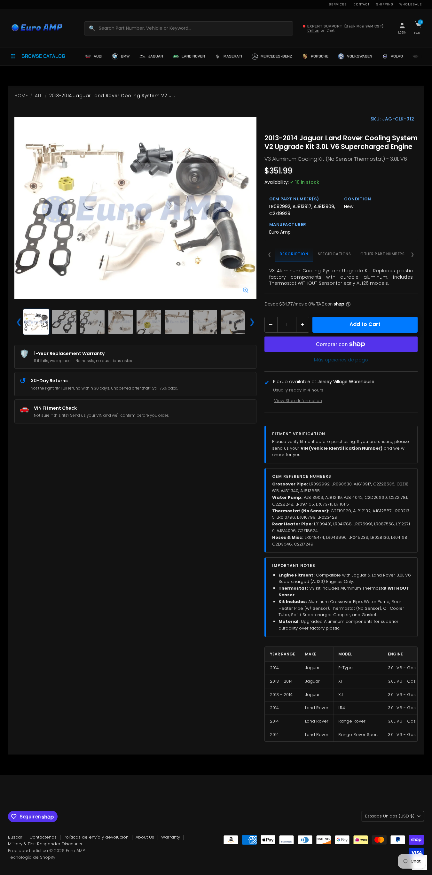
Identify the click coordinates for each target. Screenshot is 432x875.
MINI (425, 56)
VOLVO (397, 56)
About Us (145, 837)
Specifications (334, 254)
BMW (125, 56)
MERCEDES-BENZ (276, 56)
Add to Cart (365, 324)
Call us (313, 30)
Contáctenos (43, 837)
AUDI (98, 56)
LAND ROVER (193, 56)
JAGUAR (155, 56)
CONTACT (361, 4)
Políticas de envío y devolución (96, 837)
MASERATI (233, 56)
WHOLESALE (410, 4)
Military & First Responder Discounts (45, 844)
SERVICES (338, 4)
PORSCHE (319, 56)
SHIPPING (384, 4)
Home (21, 95)
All (38, 95)
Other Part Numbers (382, 254)
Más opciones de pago (341, 360)
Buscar (15, 837)
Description (294, 254)
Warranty (170, 837)
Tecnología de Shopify (31, 857)
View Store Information (298, 401)
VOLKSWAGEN (359, 56)
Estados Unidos (389, 816)
